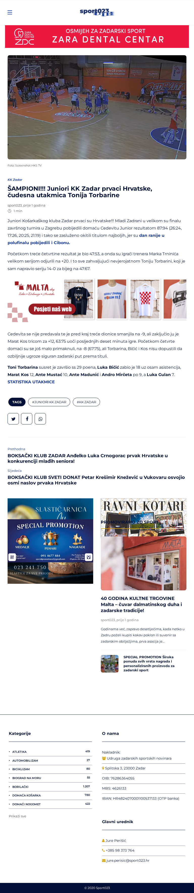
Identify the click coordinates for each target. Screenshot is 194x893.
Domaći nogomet (51, 804)
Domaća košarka (51, 795)
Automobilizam (51, 760)
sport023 (15, 205)
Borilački (51, 787)
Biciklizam (51, 769)
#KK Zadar (86, 402)
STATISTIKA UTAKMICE (31, 381)
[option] (143, 605)
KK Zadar (15, 180)
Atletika (51, 752)
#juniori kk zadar (49, 402)
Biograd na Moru (51, 778)
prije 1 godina (34, 205)
